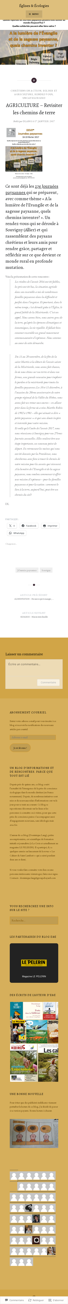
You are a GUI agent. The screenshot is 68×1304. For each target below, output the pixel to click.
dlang (27, 121)
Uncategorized (34, 98)
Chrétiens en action (26, 90)
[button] (16, 1011)
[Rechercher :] (34, 920)
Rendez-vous (44, 94)
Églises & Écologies (34, 5)
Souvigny (46, 570)
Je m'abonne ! (20, 747)
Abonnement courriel (28, 712)
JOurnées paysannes (27, 570)
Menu (35, 14)
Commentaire (48, 682)
